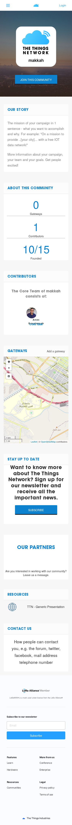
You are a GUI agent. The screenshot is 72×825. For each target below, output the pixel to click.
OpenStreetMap (48, 441)
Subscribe (36, 510)
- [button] (8, 367)
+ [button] (9, 361)
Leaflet (34, 441)
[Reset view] (9, 376)
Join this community (36, 80)
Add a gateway (56, 351)
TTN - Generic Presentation (46, 606)
